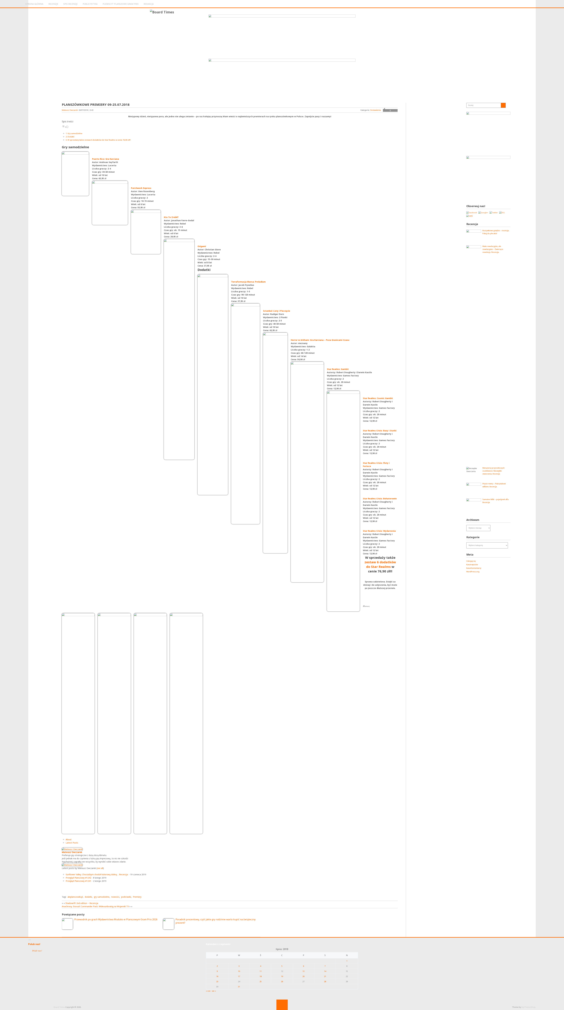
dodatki (88, 896)
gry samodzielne (101, 896)
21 (325, 976)
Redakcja (149, 4)
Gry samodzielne (75, 133)
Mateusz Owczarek (70, 110)
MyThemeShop (528, 1007)
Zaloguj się (471, 561)
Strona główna (34, 4)
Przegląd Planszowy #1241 (78, 881)
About (69, 839)
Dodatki (71, 136)
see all (100, 868)
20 (303, 976)
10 (239, 971)
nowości (115, 896)
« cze (208, 991)
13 (303, 971)
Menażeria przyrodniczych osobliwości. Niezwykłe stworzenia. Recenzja (493, 471)
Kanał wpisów (472, 564)
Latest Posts (72, 842)
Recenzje (53, 4)
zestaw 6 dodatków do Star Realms (380, 564)
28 (325, 981)
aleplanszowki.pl (75, 896)
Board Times (59, 1007)
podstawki (126, 896)
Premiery (137, 896)
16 (217, 976)
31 (239, 986)
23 (217, 981)
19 (282, 976)
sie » (214, 991)
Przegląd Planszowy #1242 (78, 877)
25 (261, 981)
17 (239, 976)
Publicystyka (90, 4)
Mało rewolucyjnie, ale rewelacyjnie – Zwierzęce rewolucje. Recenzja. (492, 249)
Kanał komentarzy (473, 568)
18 (261, 976)
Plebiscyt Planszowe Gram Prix (121, 4)
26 (282, 981)
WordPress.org (472, 571)
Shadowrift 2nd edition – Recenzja (81, 903)
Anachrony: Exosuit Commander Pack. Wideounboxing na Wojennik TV (95, 906)
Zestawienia (375, 110)
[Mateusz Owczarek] (72, 849)
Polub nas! (34, 944)
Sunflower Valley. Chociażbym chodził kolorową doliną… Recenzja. (97, 874)
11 (261, 971)
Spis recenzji (70, 4)
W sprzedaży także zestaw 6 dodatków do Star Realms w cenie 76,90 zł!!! (99, 140)
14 (325, 971)
